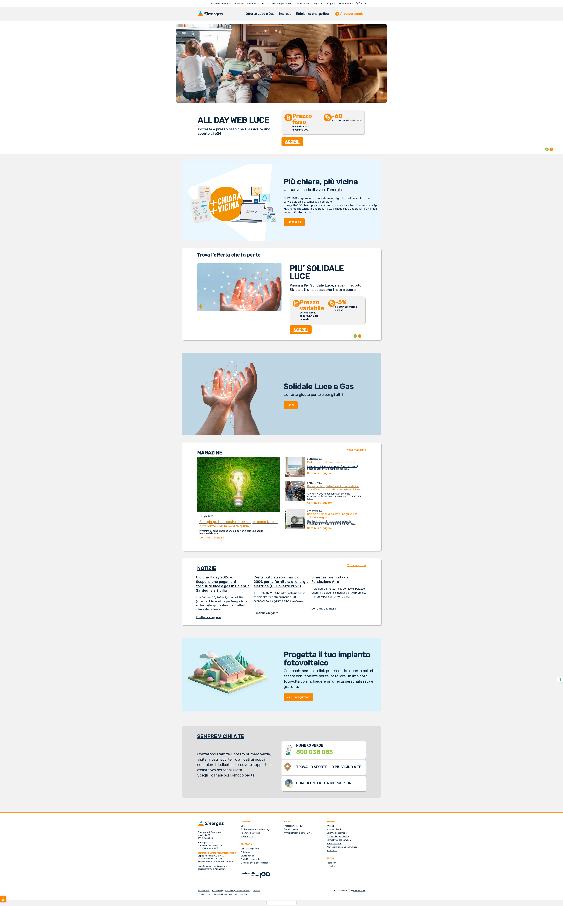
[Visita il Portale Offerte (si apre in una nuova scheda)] (255, 875)
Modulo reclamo (334, 843)
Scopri (291, 405)
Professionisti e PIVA (293, 826)
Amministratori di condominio (298, 833)
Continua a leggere (210, 617)
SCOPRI (292, 141)
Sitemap (256, 891)
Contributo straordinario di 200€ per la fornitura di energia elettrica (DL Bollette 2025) (281, 581)
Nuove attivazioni (335, 829)
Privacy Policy (204, 891)
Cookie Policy (217, 891)
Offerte (244, 826)
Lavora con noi (247, 856)
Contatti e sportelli (250, 849)
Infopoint (331, 826)
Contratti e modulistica (338, 836)
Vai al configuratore (298, 697)
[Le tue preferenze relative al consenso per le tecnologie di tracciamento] (560, 679)
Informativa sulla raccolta (281, 902)
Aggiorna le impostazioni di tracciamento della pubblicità (223, 894)
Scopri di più (294, 222)
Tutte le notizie (356, 565)
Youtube (331, 866)
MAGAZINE (209, 453)
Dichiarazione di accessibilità (254, 863)
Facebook (331, 863)
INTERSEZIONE (359, 891)
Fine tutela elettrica (250, 833)
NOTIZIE (206, 568)
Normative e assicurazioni (339, 840)
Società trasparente (250, 859)
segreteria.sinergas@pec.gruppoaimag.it (217, 853)
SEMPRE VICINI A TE (220, 736)
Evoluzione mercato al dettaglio (256, 829)
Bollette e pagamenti (337, 833)
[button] (3, 899)
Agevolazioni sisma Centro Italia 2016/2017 (342, 849)
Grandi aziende (291, 829)
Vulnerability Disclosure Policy (237, 891)
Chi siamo (245, 852)
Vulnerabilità (247, 836)
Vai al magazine (356, 449)
